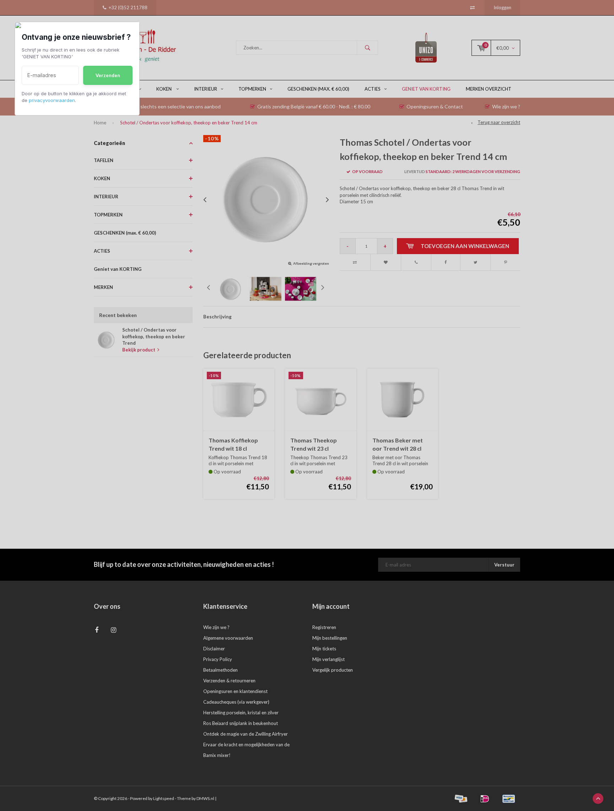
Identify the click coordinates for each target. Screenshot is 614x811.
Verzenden (108, 75)
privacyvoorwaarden (52, 100)
